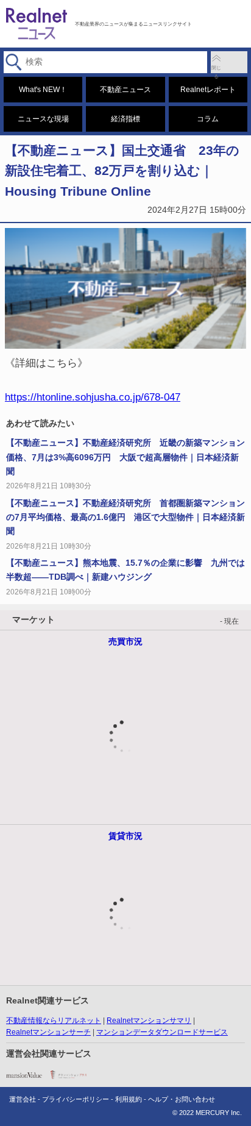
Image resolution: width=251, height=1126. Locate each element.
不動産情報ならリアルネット (53, 1020)
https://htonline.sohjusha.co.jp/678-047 (92, 397)
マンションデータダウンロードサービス (162, 1032)
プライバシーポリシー (75, 1099)
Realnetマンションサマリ (149, 1020)
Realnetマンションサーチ (48, 1032)
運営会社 (22, 1099)
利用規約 (128, 1099)
